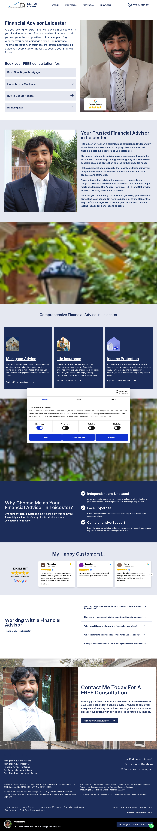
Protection (88, 5)
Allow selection (78, 437)
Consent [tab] (44, 399)
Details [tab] (78, 399)
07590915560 (141, 4)
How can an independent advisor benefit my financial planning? (113, 617)
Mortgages (71, 5)
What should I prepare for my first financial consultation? (110, 626)
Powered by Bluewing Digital (139, 812)
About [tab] (113, 399)
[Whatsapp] (151, 826)
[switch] (65, 428)
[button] (151, 574)
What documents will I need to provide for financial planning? (112, 635)
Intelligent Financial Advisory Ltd (18, 791)
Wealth (55, 5)
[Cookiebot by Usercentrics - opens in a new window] (118, 392)
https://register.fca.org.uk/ (91, 790)
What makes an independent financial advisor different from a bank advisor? (112, 607)
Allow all (111, 437)
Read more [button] (121, 584)
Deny (45, 437)
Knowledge (105, 5)
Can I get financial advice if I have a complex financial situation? (113, 644)
